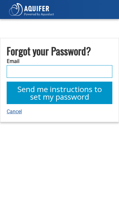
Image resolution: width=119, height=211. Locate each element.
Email (13, 61)
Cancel (14, 112)
